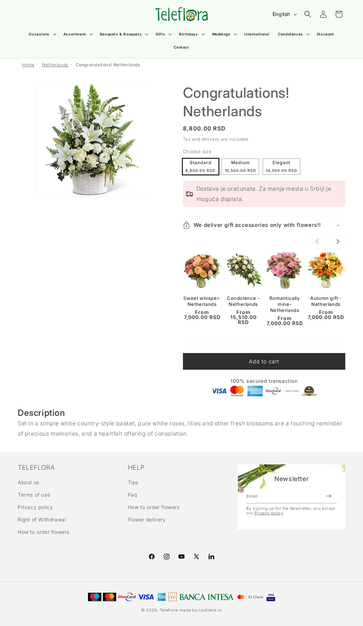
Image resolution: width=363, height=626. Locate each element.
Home (28, 64)
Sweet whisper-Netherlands (201, 301)
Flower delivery (147, 519)
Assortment (74, 34)
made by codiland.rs (201, 610)
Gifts (160, 34)
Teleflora (169, 610)
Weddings (221, 34)
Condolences (290, 34)
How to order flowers (43, 532)
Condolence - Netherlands (243, 301)
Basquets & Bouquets (121, 34)
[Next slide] (337, 241)
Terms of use (34, 495)
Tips (133, 482)
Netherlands (55, 64)
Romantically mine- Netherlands (284, 304)
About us (28, 482)
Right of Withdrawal (42, 519)
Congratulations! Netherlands (108, 64)
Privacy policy (35, 507)
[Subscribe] (328, 496)
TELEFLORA (36, 467)
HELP (136, 467)
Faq (132, 495)
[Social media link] (211, 556)
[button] (41, 34)
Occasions (39, 34)
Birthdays (188, 34)
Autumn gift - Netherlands (326, 301)
